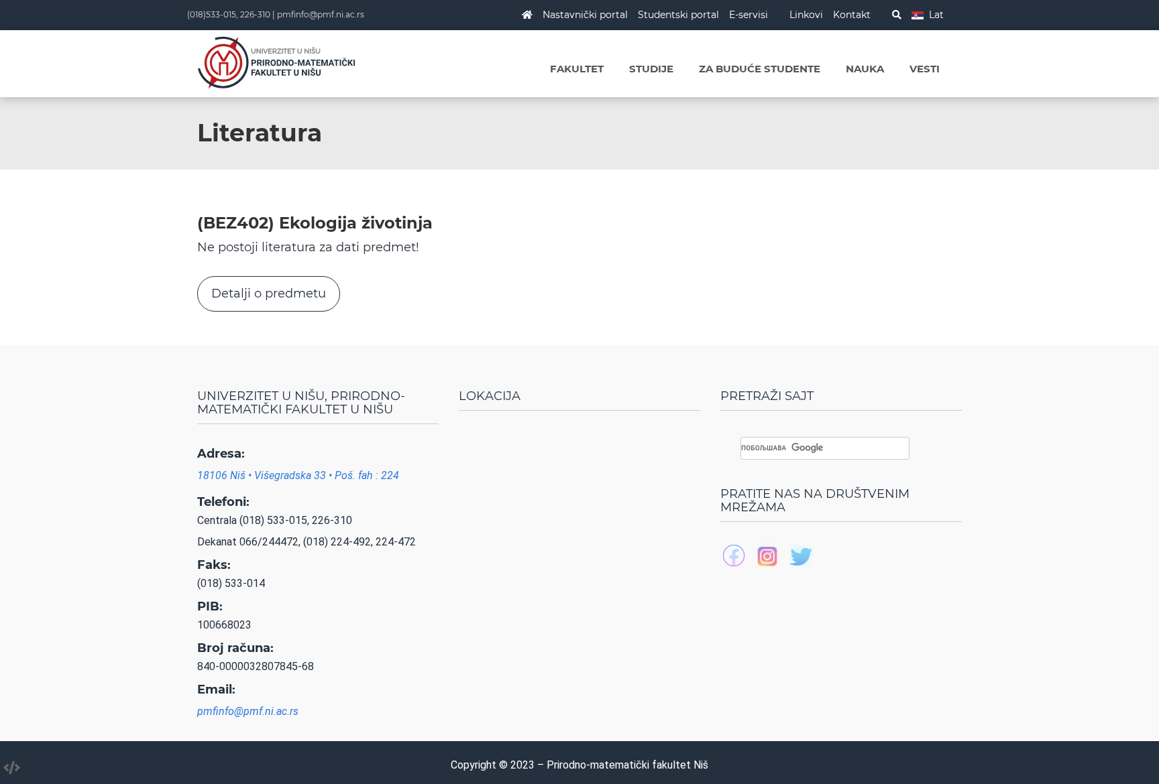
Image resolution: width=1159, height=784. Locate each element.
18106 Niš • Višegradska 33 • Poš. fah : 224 (298, 475)
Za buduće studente (759, 68)
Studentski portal (678, 15)
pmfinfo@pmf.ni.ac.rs (320, 14)
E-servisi (748, 15)
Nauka (865, 68)
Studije (651, 68)
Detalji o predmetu (268, 293)
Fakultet (577, 68)
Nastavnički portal (585, 15)
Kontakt (852, 15)
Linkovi (806, 15)
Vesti (924, 68)
